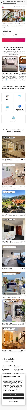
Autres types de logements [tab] (7, 361)
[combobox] (13, 31)
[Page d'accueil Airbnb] (3, 7)
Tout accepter (13, 394)
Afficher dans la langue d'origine (9, 3)
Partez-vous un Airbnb (19, 6)
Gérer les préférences (13, 401)
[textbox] (7, 36)
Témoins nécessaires (13, 398)
